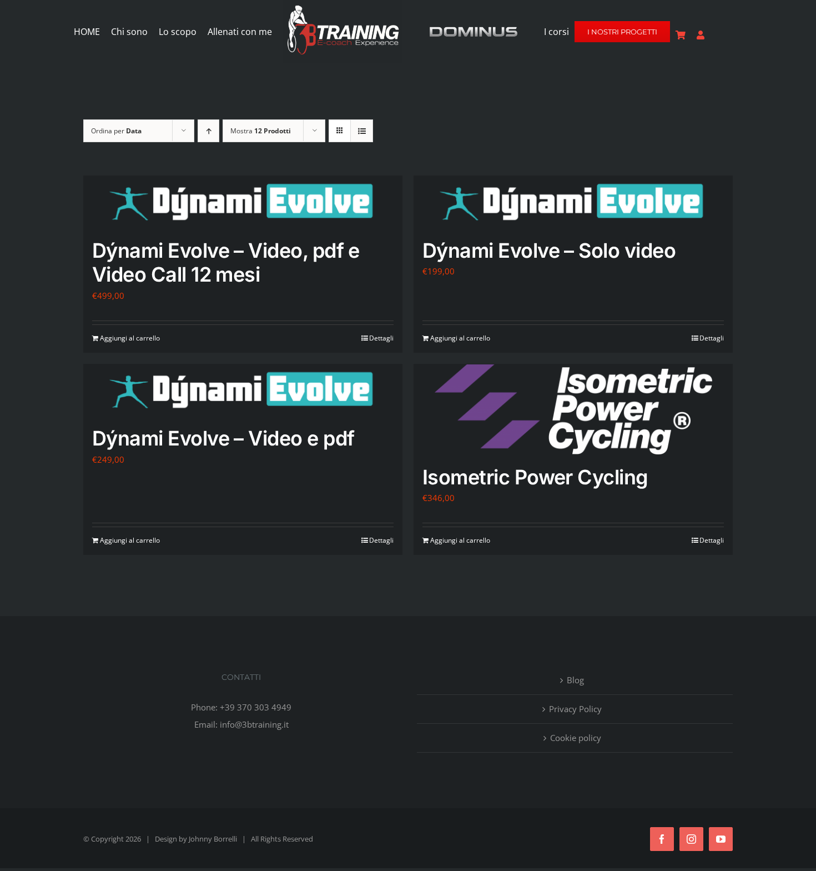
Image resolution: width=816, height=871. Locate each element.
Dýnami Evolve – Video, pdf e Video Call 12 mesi (226, 262)
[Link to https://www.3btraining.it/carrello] (681, 35)
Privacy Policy (575, 708)
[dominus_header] (473, 28)
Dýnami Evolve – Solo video (549, 250)
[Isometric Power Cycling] (573, 409)
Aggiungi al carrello (130, 338)
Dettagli (381, 338)
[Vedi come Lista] (361, 131)
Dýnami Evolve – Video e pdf (223, 438)
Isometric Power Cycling (535, 477)
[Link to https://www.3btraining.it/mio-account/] (700, 35)
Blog (575, 679)
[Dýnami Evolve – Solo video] (573, 202)
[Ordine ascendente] (208, 130)
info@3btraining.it (254, 724)
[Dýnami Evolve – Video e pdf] (243, 390)
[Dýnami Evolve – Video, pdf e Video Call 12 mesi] (243, 202)
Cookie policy (575, 737)
